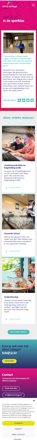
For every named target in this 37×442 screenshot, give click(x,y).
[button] (34, 400)
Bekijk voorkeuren (18, 435)
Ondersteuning (11, 297)
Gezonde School (12, 234)
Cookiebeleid (17, 439)
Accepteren (18, 423)
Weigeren (18, 429)
